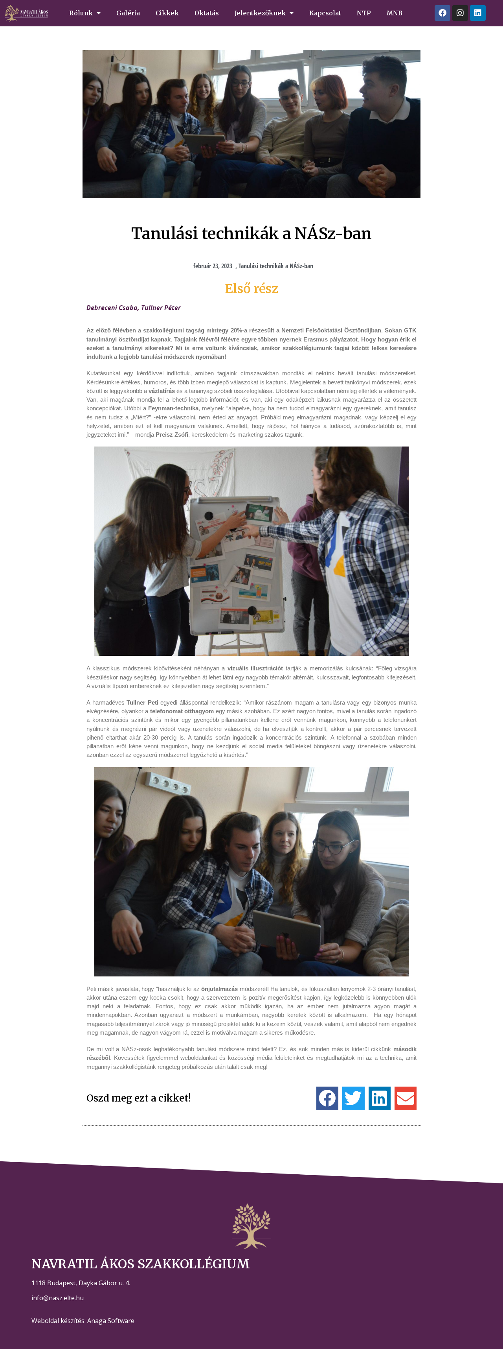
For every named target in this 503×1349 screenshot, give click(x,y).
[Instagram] (460, 13)
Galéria (128, 13)
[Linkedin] (478, 13)
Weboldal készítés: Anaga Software (82, 1320)
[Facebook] (442, 13)
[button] (327, 1098)
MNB (394, 13)
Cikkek (167, 13)
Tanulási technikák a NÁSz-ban (276, 266)
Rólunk (81, 13)
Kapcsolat (325, 13)
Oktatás (207, 13)
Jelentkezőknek (260, 13)
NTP (364, 13)
